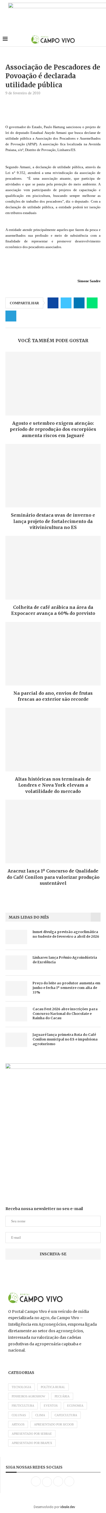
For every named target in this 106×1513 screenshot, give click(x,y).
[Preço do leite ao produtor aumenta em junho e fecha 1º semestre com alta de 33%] (16, 988)
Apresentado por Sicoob (54, 1424)
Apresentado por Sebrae (32, 1433)
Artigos (18, 1424)
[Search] (100, 39)
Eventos (51, 1405)
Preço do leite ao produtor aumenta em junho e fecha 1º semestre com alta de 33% (66, 987)
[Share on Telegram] (10, 316)
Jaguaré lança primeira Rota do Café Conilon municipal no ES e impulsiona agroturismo (65, 1039)
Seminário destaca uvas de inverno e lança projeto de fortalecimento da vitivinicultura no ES (53, 521)
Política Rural (53, 1387)
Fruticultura (23, 1405)
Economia (75, 1405)
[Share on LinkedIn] (79, 302)
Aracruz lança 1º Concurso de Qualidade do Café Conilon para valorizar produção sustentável (53, 877)
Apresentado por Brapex (32, 1443)
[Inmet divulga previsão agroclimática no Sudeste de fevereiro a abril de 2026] (16, 937)
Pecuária (62, 1396)
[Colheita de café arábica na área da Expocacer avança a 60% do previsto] (53, 567)
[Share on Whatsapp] (92, 302)
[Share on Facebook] (53, 302)
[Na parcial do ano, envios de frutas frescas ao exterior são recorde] (53, 653)
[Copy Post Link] (23, 316)
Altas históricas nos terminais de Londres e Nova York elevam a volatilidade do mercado (53, 785)
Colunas (19, 1415)
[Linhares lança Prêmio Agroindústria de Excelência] (16, 962)
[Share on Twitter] (66, 302)
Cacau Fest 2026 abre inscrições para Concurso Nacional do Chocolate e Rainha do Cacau (65, 1013)
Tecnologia (21, 1387)
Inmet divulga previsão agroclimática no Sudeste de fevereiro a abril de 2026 (66, 934)
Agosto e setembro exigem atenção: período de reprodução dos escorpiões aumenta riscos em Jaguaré (53, 429)
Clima (40, 1415)
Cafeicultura (66, 1415)
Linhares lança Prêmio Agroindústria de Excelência (65, 959)
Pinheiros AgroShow (28, 1396)
